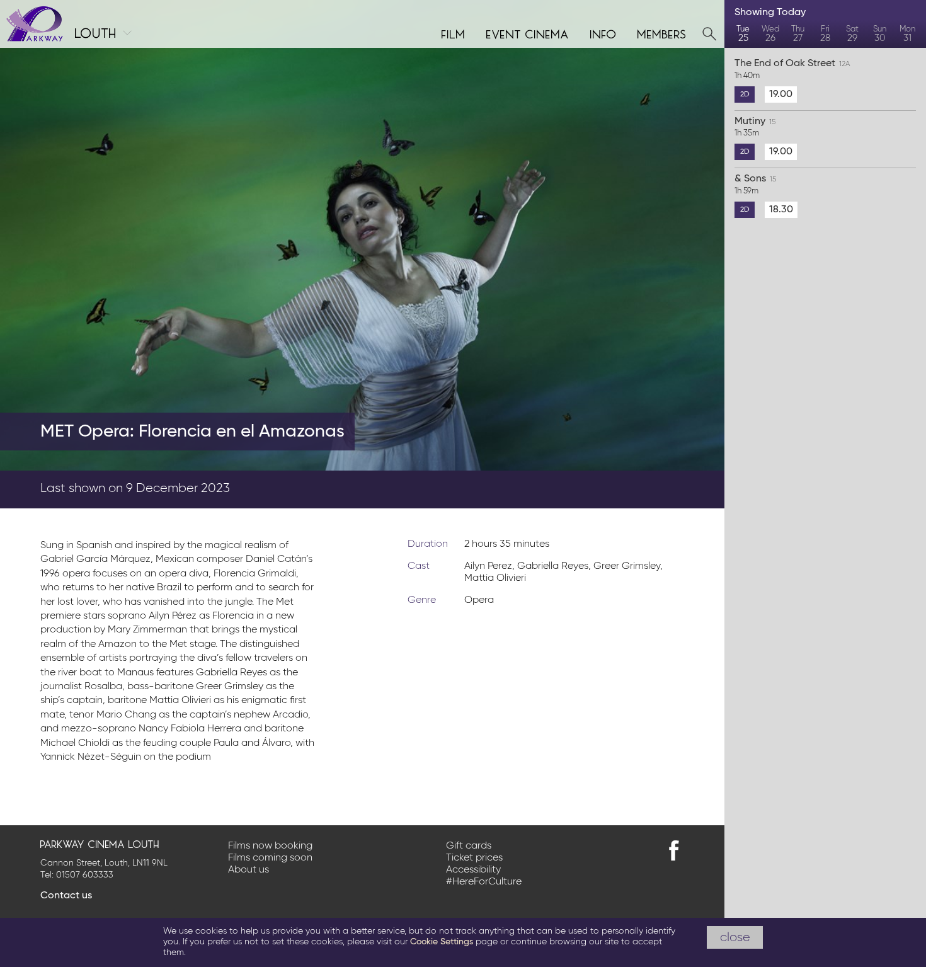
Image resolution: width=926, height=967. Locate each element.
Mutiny (755, 127)
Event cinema (527, 33)
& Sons (755, 184)
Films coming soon (270, 858)
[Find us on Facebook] (674, 850)
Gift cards (468, 846)
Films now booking (270, 846)
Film (454, 33)
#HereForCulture (484, 882)
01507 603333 (84, 875)
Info (603, 33)
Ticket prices (474, 858)
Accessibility (473, 870)
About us (248, 870)
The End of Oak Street (792, 69)
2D (745, 94)
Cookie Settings (441, 941)
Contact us (66, 896)
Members (662, 33)
